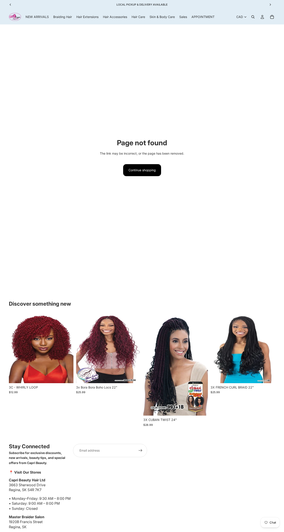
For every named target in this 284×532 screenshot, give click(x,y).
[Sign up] (140, 450)
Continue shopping (142, 170)
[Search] (253, 17)
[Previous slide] (15, 349)
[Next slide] (66, 349)
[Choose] (67, 376)
